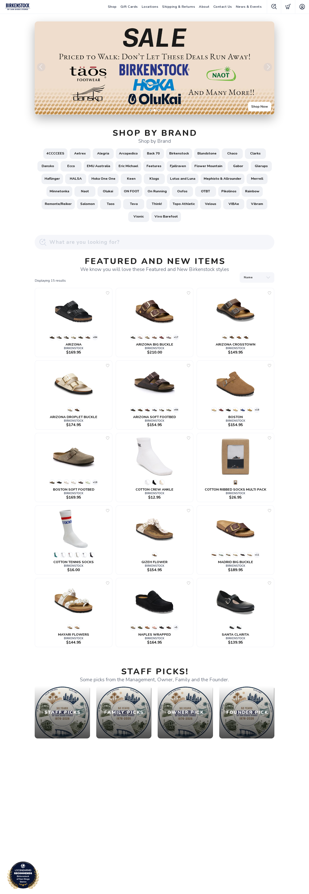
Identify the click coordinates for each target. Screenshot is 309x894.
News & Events (249, 6)
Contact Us (222, 6)
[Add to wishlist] (107, 293)
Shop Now (259, 106)
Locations (150, 6)
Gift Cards (129, 6)
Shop (112, 6)
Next (268, 67)
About (204, 6)
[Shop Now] (154, 68)
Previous (41, 67)
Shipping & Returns (178, 6)
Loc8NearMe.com (41, 876)
